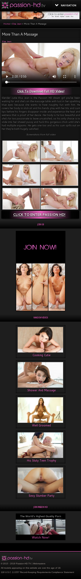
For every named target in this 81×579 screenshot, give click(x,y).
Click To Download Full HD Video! (40, 91)
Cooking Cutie (41, 355)
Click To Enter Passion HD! (39, 214)
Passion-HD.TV (23, 563)
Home (6, 23)
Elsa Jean (17, 23)
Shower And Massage (41, 390)
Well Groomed (41, 425)
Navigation (68, 5)
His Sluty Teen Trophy (41, 460)
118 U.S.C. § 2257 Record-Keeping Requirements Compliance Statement (37, 572)
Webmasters (39, 563)
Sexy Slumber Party (41, 496)
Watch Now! (40, 537)
